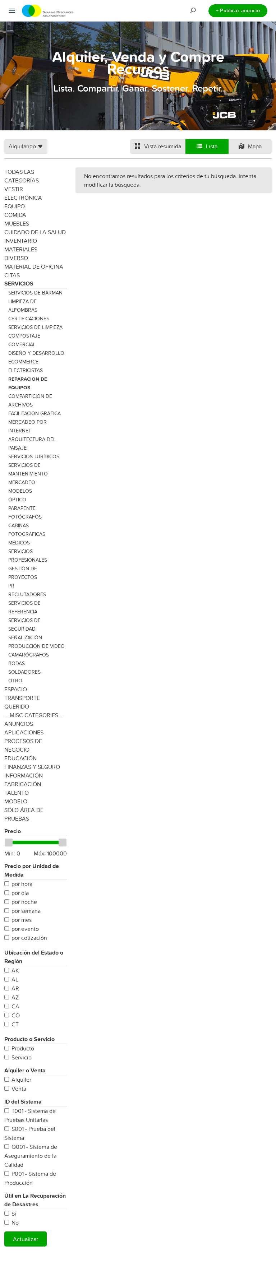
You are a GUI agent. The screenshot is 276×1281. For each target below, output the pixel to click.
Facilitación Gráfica (34, 413)
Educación (20, 758)
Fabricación (22, 784)
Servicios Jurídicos (33, 456)
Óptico (17, 499)
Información (23, 775)
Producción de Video (36, 646)
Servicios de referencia (24, 607)
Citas (12, 275)
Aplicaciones (23, 732)
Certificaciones (28, 318)
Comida (15, 215)
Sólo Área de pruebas (23, 814)
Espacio (15, 689)
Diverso (16, 258)
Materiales (20, 249)
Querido (16, 706)
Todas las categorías (21, 176)
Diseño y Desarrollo (36, 353)
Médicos (19, 542)
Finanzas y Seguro (32, 767)
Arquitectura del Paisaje (32, 443)
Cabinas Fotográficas (26, 530)
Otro (15, 680)
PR (11, 585)
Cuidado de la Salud (35, 232)
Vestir (13, 189)
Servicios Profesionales (27, 555)
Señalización (25, 637)
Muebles (16, 223)
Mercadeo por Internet (27, 426)
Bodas (16, 663)
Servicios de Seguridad (24, 624)
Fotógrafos (25, 516)
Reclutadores (27, 594)
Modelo (15, 801)
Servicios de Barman (35, 292)
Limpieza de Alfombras (22, 306)
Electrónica (23, 197)
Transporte (22, 698)
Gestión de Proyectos (22, 573)
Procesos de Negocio (23, 745)
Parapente (22, 508)
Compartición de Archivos (30, 400)
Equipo (14, 206)
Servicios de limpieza (35, 327)
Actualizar (25, 1239)
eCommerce (23, 361)
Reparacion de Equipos (27, 383)
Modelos (20, 491)
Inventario (20, 241)
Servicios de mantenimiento (28, 469)
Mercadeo (21, 482)
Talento (16, 793)
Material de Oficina (33, 266)
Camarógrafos (28, 654)
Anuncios (18, 724)
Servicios (18, 283)
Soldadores (24, 672)
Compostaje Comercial (24, 340)
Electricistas (25, 370)
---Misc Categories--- (34, 715)
